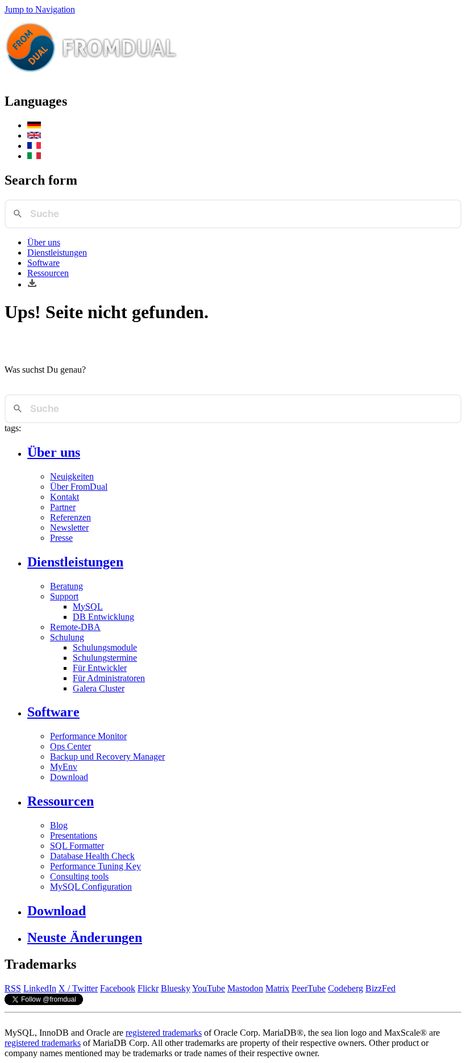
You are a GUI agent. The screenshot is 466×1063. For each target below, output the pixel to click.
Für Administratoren (109, 678)
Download (69, 777)
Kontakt (64, 497)
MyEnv (63, 767)
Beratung (66, 586)
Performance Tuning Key (95, 866)
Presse (61, 538)
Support (64, 596)
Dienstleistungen (57, 252)
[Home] (91, 77)
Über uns (43, 242)
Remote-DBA (75, 627)
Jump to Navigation (40, 9)
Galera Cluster (98, 688)
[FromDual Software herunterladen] (32, 284)
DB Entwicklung (103, 617)
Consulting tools (79, 876)
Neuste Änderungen (84, 937)
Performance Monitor (88, 736)
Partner (63, 507)
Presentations (73, 835)
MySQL (88, 606)
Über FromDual (78, 486)
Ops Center (70, 746)
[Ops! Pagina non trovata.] (34, 156)
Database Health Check (92, 856)
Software (43, 263)
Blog (59, 825)
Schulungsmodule (105, 647)
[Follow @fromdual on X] (44, 1002)
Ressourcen (48, 273)
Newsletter (69, 527)
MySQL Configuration (91, 886)
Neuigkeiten (72, 476)
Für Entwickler (100, 668)
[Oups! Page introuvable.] (34, 146)
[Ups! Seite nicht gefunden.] (34, 125)
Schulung (67, 637)
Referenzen (70, 517)
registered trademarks (164, 1032)
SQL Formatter (77, 846)
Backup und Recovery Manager (107, 756)
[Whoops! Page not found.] (34, 135)
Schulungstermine (105, 657)
